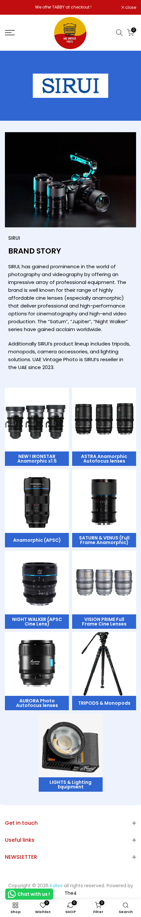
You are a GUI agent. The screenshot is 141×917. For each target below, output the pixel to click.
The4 (71, 893)
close (130, 7)
